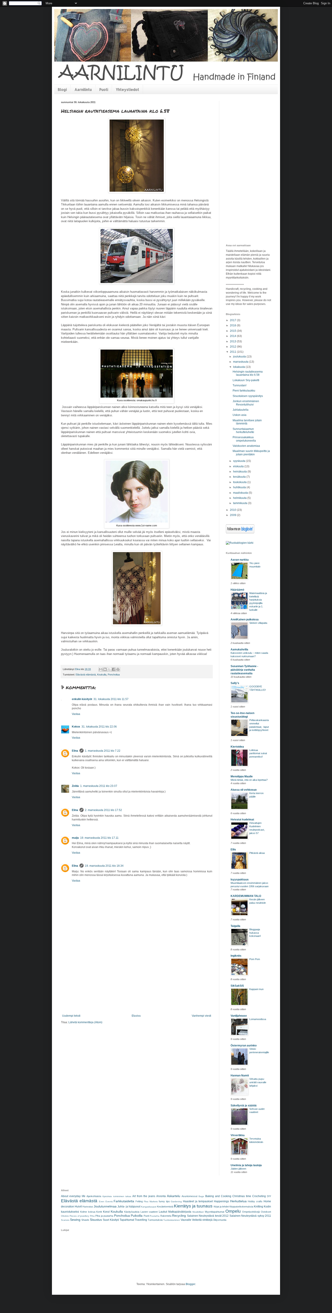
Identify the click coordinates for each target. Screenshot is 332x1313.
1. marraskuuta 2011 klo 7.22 (102, 750)
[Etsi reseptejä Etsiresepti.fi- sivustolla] (239, 542)
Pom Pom (254, 959)
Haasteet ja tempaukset (198, 1201)
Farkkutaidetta (124, 1201)
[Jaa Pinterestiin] (118, 669)
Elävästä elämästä (86, 674)
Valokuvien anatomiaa (246, 445)
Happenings (221, 1201)
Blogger (190, 1284)
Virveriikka (238, 1135)
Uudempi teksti (71, 1015)
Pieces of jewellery (79, 1216)
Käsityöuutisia (131, 1211)
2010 (233, 509)
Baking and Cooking (218, 1196)
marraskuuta (241, 361)
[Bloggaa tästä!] (105, 669)
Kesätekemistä (165, 1206)
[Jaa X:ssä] (109, 669)
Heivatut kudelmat (242, 819)
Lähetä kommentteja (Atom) (85, 1022)
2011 (233, 351)
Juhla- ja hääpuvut (128, 1206)
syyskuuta (239, 461)
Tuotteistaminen (171, 1220)
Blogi (62, 89)
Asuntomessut (189, 1196)
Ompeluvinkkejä (251, 1211)
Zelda (75, 786)
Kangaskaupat (148, 1206)
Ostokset (266, 1211)
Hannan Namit (240, 1075)
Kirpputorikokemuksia (241, 1206)
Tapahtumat (127, 1219)
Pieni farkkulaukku (244, 390)
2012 (233, 346)
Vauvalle (186, 1219)
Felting (139, 1201)
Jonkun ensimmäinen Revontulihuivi (246, 403)
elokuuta (238, 466)
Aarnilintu (83, 89)
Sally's (235, 683)
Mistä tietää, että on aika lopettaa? (249, 780)
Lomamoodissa (257, 1019)
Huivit (78, 1206)
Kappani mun (256, 989)
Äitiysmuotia (219, 1220)
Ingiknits (236, 955)
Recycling (179, 1215)
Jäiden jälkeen (238, 1168)
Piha (92, 1216)
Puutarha (154, 1216)
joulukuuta (240, 356)
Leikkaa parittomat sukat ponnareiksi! (258, 753)
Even (101, 1201)
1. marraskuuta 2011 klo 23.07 (98, 786)
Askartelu (173, 1196)
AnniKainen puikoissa (245, 619)
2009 (233, 515)
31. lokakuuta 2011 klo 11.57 (111, 699)
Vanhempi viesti (201, 1015)
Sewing (75, 1219)
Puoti (103, 89)
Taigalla (235, 926)
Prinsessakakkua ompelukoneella (244, 439)
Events (109, 1201)
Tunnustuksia (155, 1220)
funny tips (164, 1201)
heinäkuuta (240, 471)
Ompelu (233, 1211)
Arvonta (161, 1196)
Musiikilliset (198, 1212)
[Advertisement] (137, 980)
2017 (233, 320)
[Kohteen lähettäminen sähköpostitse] (100, 669)
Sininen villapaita (258, 623)
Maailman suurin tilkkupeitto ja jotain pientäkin (251, 452)
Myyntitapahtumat (214, 1211)
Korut (106, 1211)
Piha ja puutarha (104, 1215)
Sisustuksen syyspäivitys (248, 396)
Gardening (176, 1201)
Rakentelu (165, 1215)
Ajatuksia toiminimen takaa (116, 1196)
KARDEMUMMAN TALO (246, 896)
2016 (233, 325)
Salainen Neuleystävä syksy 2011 (250, 1215)
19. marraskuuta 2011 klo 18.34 (104, 865)
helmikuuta (240, 498)
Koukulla (101, 674)
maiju (75, 837)
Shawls (85, 1220)
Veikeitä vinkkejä (202, 1219)
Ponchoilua (114, 674)
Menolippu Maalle (242, 776)
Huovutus (87, 1206)
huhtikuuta (240, 487)
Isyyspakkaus (240, 879)
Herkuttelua (238, 1201)
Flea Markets (151, 1201)
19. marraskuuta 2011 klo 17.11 (99, 837)
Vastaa (76, 714)
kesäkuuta (239, 476)
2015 (233, 330)
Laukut (163, 1211)
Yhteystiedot (127, 89)
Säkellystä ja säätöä (244, 1105)
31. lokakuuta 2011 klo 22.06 (99, 726)
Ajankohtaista (94, 1196)
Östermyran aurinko (244, 1045)
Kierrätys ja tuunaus (193, 1206)
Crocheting (259, 1196)
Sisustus (96, 1219)
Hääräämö (237, 589)
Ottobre (65, 1216)
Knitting (258, 1206)
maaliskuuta (241, 492)
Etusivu (136, 1015)
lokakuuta (239, 367)
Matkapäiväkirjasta (179, 1211)
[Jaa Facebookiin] (113, 669)
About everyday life (73, 1196)
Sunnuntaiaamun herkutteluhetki (243, 430)
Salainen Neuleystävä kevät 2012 (208, 1215)
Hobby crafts (255, 1201)
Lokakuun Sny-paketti (246, 380)
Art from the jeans (143, 1196)
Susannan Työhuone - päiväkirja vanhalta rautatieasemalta (244, 670)
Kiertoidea (237, 746)
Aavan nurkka (240, 559)
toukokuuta (240, 482)
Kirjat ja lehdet (221, 1206)
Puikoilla (137, 1215)
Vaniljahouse (239, 1015)
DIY (269, 1196)
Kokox (76, 726)
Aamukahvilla (239, 649)
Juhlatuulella (240, 409)
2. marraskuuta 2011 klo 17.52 (103, 810)
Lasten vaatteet (149, 1211)
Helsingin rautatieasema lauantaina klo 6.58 (248, 373)
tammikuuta (240, 503)
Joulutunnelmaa (105, 1206)
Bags (201, 1196)
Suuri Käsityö (111, 1219)
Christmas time (241, 1196)
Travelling (141, 1219)
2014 (233, 336)
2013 (233, 341)
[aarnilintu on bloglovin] (240, 532)
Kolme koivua (87, 1211)
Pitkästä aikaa (257, 853)
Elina (75, 750)
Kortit (99, 1211)
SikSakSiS (237, 985)
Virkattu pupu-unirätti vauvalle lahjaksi (257, 1082)
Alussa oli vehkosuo (244, 789)
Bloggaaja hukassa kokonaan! (255, 933)
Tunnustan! (239, 385)
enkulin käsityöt (82, 699)
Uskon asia (239, 415)
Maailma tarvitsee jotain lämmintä (247, 422)
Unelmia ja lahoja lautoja (246, 1165)
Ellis (233, 849)
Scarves (65, 1220)
